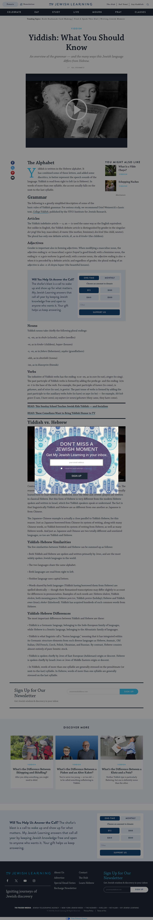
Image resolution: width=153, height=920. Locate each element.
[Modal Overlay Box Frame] (76, 460)
